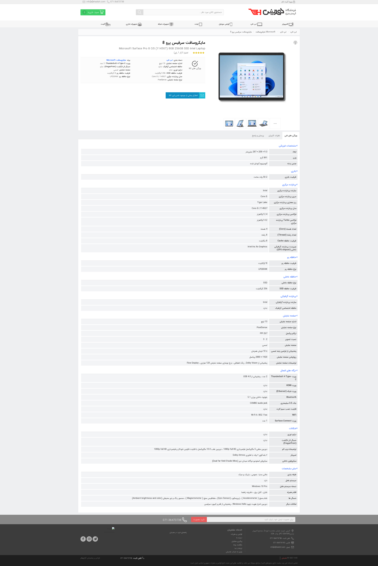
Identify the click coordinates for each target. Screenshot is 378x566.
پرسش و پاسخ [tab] (258, 135)
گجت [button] (103, 24)
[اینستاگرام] (89, 539)
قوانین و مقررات (236, 534)
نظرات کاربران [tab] (274, 135)
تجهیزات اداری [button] (132, 24)
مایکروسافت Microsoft (265, 32)
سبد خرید (92, 12)
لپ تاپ (293, 32)
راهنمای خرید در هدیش (178, 532)
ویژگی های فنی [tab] (291, 135)
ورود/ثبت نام (287, 1)
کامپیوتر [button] (285, 24)
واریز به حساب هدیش (234, 551)
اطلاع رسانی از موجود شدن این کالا (183, 95)
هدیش (284, 558)
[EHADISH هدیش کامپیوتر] (272, 12)
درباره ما (239, 537)
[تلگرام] (95, 539)
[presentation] (274, 135)
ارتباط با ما (238, 548)
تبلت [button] (196, 24)
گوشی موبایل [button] (224, 24)
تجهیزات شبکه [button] (164, 24)
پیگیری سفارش (237, 541)
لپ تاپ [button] (254, 24)
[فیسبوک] (83, 539)
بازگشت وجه (237, 544)
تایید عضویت (199, 519)
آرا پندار (83, 558)
